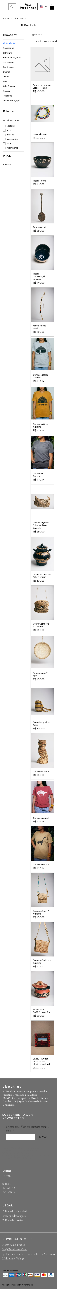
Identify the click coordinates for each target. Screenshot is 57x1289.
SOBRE (6, 1184)
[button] (52, 7)
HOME (6, 1176)
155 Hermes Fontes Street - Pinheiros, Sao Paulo (28, 1254)
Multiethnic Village (13, 1258)
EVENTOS (8, 1192)
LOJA (5, 1180)
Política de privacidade (15, 1211)
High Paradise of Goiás (14, 1249)
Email (10, 1130)
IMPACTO (8, 1188)
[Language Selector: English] (43, 6)
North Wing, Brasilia (13, 1244)
